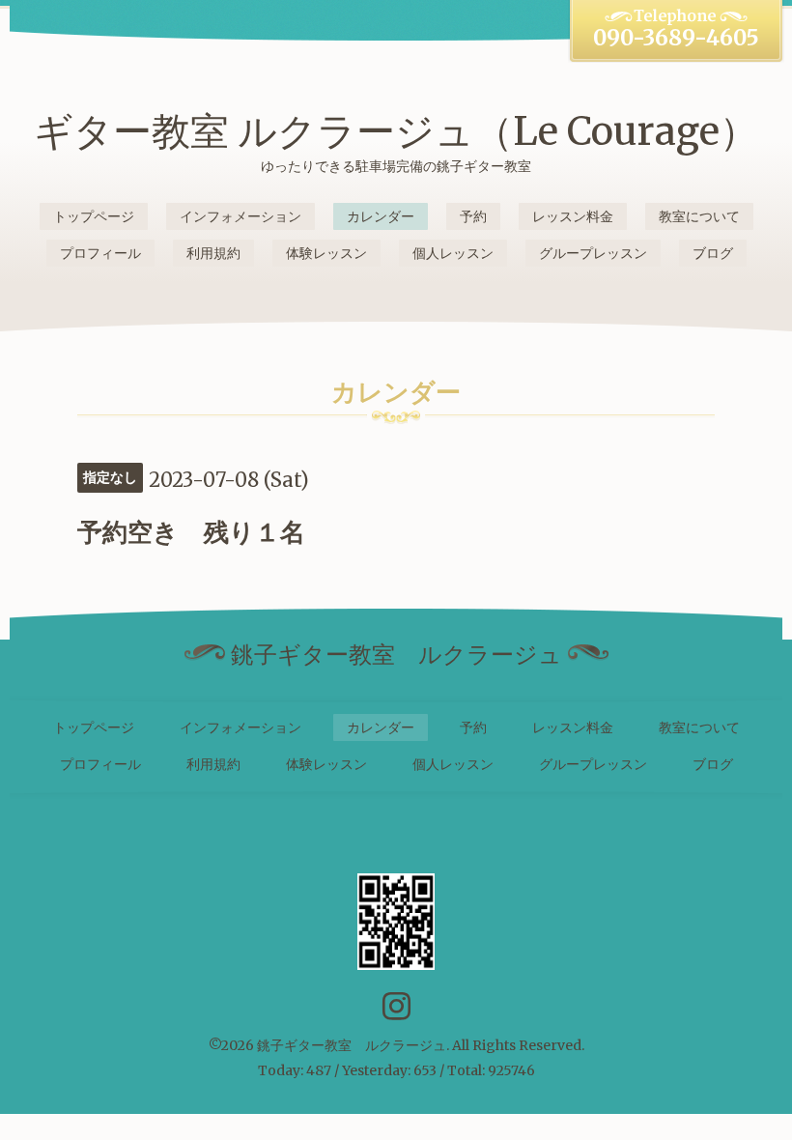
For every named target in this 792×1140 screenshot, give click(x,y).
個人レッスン (453, 253)
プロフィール (100, 253)
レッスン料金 (572, 216)
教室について (699, 216)
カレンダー (380, 216)
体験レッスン (326, 253)
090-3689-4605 (676, 37)
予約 (473, 216)
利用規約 (213, 253)
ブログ (713, 253)
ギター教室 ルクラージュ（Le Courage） (396, 131)
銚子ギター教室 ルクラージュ (351, 1045)
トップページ (93, 216)
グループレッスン (593, 253)
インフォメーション (240, 216)
